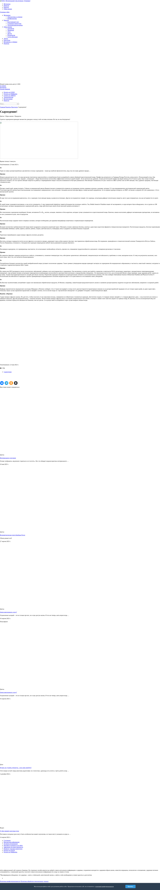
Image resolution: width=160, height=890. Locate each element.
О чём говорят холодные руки (9, 831)
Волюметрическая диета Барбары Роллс (12, 535)
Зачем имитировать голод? (8, 612)
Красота (6, 7)
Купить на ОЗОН (9, 92)
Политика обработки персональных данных (35, 881)
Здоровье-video (4, 12)
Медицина (7, 4)
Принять (130, 886)
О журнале (7, 840)
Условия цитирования (11, 844)
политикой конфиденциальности (104, 886)
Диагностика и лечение (14, 17)
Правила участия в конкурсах (13, 849)
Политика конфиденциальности (10, 881)
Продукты (7, 40)
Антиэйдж (10, 28)
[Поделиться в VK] (2, 383)
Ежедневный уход (13, 22)
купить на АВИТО (10, 95)
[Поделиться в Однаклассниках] (11, 383)
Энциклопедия (8, 97)
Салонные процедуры (14, 23)
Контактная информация (11, 842)
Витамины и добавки (10, 42)
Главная (2, 107)
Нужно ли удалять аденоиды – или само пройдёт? (15, 767)
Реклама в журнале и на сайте (13, 845)
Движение (10, 30)
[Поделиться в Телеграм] (6, 383)
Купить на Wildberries (10, 94)
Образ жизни (8, 9)
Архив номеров (5, 89)
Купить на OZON (9, 850)
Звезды (9, 33)
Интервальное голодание (8, 458)
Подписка (3, 87)
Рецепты (6, 43)
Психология (11, 35)
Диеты (6, 38)
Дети (9, 32)
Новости (6, 5)
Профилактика (12, 18)
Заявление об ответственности (13, 847)
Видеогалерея (8, 99)
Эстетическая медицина (15, 25)
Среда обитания (12, 37)
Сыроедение (8, 372)
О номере (3, 86)
